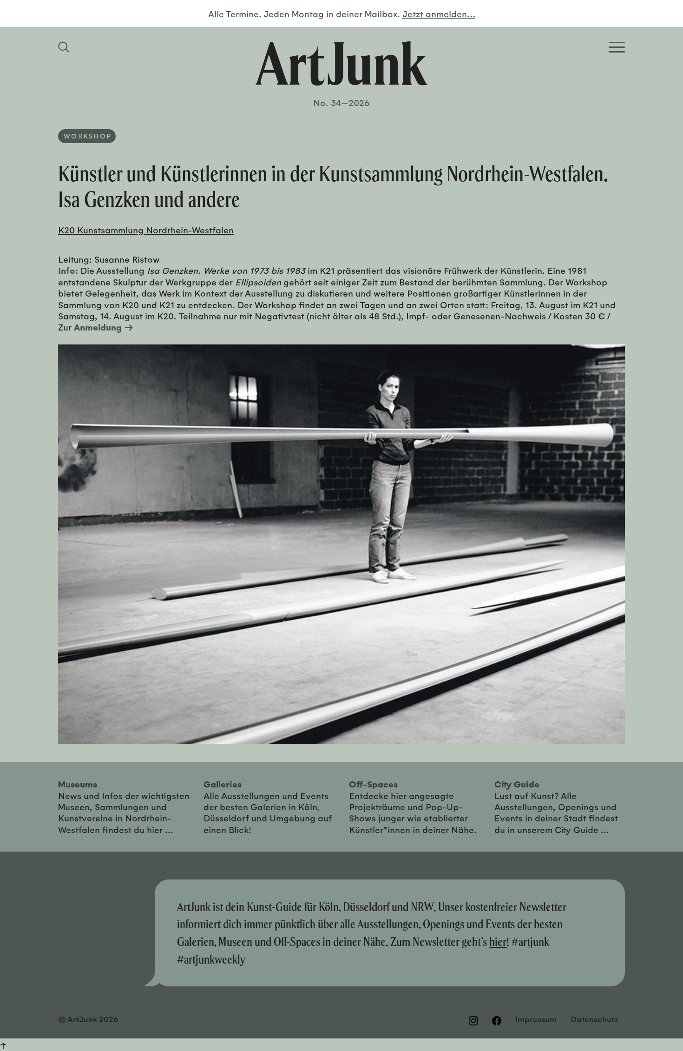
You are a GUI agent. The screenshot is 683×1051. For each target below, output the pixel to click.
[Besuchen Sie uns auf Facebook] (496, 1020)
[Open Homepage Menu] (617, 47)
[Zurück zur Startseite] (341, 63)
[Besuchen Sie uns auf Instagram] (473, 1020)
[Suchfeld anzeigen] (65, 47)
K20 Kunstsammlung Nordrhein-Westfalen (146, 229)
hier (497, 941)
